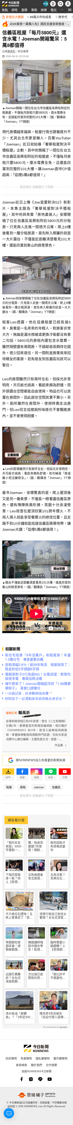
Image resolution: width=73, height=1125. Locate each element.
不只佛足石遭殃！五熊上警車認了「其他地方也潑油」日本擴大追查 (19, 915)
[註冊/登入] (68, 4)
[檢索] (60, 4)
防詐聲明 (11, 1058)
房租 (23, 787)
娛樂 (44, 10)
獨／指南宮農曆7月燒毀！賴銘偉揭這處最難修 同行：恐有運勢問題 (36, 846)
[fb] (21, 1079)
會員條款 (21, 1064)
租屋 (9, 787)
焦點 (5, 10)
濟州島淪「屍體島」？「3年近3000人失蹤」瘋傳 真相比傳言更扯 (19, 1015)
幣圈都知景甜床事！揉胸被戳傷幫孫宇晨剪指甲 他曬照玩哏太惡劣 (13, 946)
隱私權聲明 (43, 1058)
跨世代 (62, 17)
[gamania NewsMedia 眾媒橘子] (36, 1095)
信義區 (56, 787)
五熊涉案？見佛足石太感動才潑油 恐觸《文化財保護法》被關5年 (58, 876)
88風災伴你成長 (40, 17)
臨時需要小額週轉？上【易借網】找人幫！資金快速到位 (57, 946)
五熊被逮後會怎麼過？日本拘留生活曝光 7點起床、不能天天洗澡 (36, 876)
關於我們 (36, 1064)
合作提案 (51, 1064)
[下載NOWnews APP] (53, 4)
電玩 (54, 10)
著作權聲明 (60, 1058)
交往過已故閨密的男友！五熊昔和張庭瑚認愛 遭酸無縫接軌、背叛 (35, 976)
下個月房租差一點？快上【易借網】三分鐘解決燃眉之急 (14, 878)
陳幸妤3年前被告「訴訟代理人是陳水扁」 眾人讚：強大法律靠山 (52, 1015)
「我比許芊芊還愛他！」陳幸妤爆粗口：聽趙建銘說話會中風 (58, 976)
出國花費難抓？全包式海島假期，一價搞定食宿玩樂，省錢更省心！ (13, 978)
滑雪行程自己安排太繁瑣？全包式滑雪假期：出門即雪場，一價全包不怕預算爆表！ (52, 915)
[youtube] (49, 1079)
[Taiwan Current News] (45, 4)
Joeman (39, 787)
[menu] (69, 10)
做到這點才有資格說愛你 (57, 846)
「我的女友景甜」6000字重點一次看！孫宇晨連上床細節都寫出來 (13, 846)
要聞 (24, 10)
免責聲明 (26, 1058)
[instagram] (31, 1079)
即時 (15, 10)
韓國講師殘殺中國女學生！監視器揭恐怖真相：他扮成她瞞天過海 (35, 946)
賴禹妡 (11, 51)
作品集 (59, 745)
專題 (34, 10)
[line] (40, 1079)
